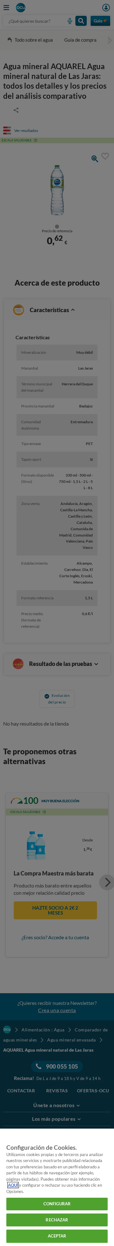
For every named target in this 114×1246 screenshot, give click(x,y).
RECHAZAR (57, 1219)
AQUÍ (13, 1185)
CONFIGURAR (57, 1203)
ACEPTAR (57, 1235)
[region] (57, 1187)
